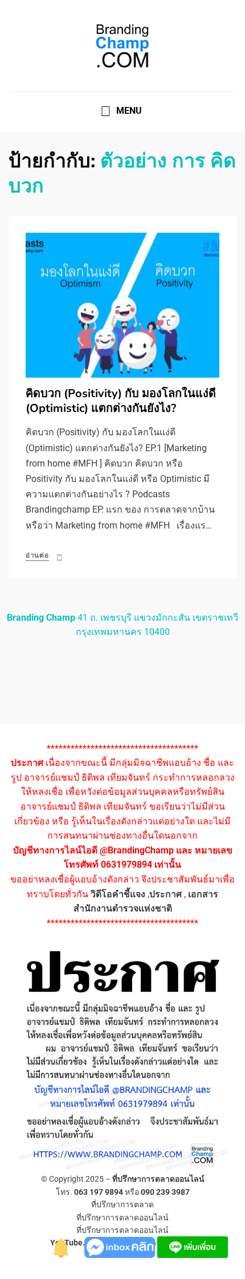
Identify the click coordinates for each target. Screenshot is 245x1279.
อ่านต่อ (37, 555)
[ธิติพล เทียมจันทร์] (61, 1246)
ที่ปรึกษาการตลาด (122, 1204)
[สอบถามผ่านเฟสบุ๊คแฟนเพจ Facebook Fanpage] (120, 1246)
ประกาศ (165, 894)
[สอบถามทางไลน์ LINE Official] (192, 1246)
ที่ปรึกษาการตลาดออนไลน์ (158, 1178)
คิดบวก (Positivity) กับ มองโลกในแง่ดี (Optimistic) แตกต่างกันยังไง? (121, 401)
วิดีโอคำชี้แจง (118, 894)
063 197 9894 (98, 1192)
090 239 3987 (165, 1192)
